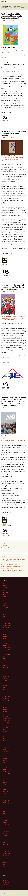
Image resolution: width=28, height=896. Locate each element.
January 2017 (5, 822)
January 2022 (5, 694)
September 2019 (6, 751)
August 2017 (5, 807)
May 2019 (5, 760)
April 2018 (5, 789)
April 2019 (5, 762)
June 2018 (5, 784)
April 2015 (5, 866)
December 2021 (6, 696)
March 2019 (5, 764)
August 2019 (5, 753)
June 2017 (5, 811)
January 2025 (5, 621)
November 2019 (6, 747)
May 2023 (5, 663)
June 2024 (5, 636)
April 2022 (5, 687)
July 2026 (5, 585)
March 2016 (5, 844)
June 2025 (5, 612)
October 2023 (6, 652)
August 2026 (5, 583)
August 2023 (5, 656)
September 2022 (6, 678)
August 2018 (5, 780)
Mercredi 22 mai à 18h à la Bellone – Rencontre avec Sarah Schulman (13, 133)
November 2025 (6, 601)
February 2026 (6, 594)
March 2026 (5, 592)
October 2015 (6, 855)
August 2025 (5, 607)
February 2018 (6, 793)
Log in (4, 878)
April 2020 (5, 736)
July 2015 (5, 860)
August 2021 (5, 705)
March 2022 (5, 689)
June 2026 (5, 587)
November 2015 (6, 853)
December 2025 (6, 598)
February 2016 (6, 846)
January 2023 (5, 672)
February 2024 (6, 643)
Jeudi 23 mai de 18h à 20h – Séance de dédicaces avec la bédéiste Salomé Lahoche (11, 16)
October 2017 (6, 802)
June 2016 (5, 838)
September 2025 (6, 605)
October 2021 (6, 700)
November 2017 (6, 800)
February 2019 (6, 767)
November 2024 (6, 625)
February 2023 (6, 669)
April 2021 (5, 714)
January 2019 (5, 769)
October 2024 (6, 627)
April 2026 (5, 590)
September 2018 (6, 778)
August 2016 (5, 833)
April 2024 (5, 641)
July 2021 (5, 707)
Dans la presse (4, 547)
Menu (2, 1)
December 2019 (6, 745)
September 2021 (6, 703)
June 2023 (5, 660)
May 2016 (5, 840)
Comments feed (6, 882)
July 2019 (5, 756)
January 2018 (5, 795)
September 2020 (6, 725)
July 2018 (5, 782)
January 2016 (5, 849)
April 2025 (5, 616)
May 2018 (5, 787)
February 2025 (6, 618)
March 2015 (5, 869)
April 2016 (5, 842)
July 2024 (5, 634)
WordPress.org (6, 884)
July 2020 (5, 729)
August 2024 (5, 632)
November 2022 (6, 674)
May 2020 (5, 733)
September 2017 (6, 804)
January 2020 (5, 742)
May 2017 (5, 813)
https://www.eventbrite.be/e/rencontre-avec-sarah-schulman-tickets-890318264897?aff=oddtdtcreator (12, 159)
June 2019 (5, 758)
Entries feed (5, 880)
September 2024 (6, 629)
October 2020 (6, 722)
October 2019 (6, 749)
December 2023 (6, 647)
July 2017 (5, 809)
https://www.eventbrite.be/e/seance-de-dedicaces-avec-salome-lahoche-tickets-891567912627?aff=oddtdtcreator (13, 50)
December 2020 (6, 718)
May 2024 (5, 638)
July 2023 (5, 658)
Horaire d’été (4, 574)
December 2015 (6, 851)
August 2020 (5, 727)
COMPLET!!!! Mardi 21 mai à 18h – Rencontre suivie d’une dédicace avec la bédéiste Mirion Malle (13, 287)
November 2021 (6, 698)
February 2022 (6, 691)
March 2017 (5, 818)
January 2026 (5, 596)
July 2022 (5, 680)
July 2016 (5, 835)
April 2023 (5, 665)
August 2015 (5, 857)
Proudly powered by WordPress (8, 893)
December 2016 (6, 824)
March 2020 (5, 738)
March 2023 (5, 667)
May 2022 (5, 685)
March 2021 (5, 716)
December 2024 (6, 623)
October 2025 (6, 603)
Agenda (12, 20)
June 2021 (5, 709)
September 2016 (6, 831)
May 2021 (5, 711)
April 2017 (5, 815)
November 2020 (6, 720)
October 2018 (6, 776)
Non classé (3, 550)
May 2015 (5, 864)
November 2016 (6, 826)
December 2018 (6, 771)
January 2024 (5, 645)
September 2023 (6, 654)
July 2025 (5, 610)
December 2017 (6, 798)
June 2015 (5, 862)
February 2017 (6, 820)
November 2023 (6, 649)
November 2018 (6, 773)
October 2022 (6, 676)
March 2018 (5, 791)
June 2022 (5, 683)
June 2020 (5, 731)
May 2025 (5, 614)
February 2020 (6, 740)
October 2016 (6, 829)
